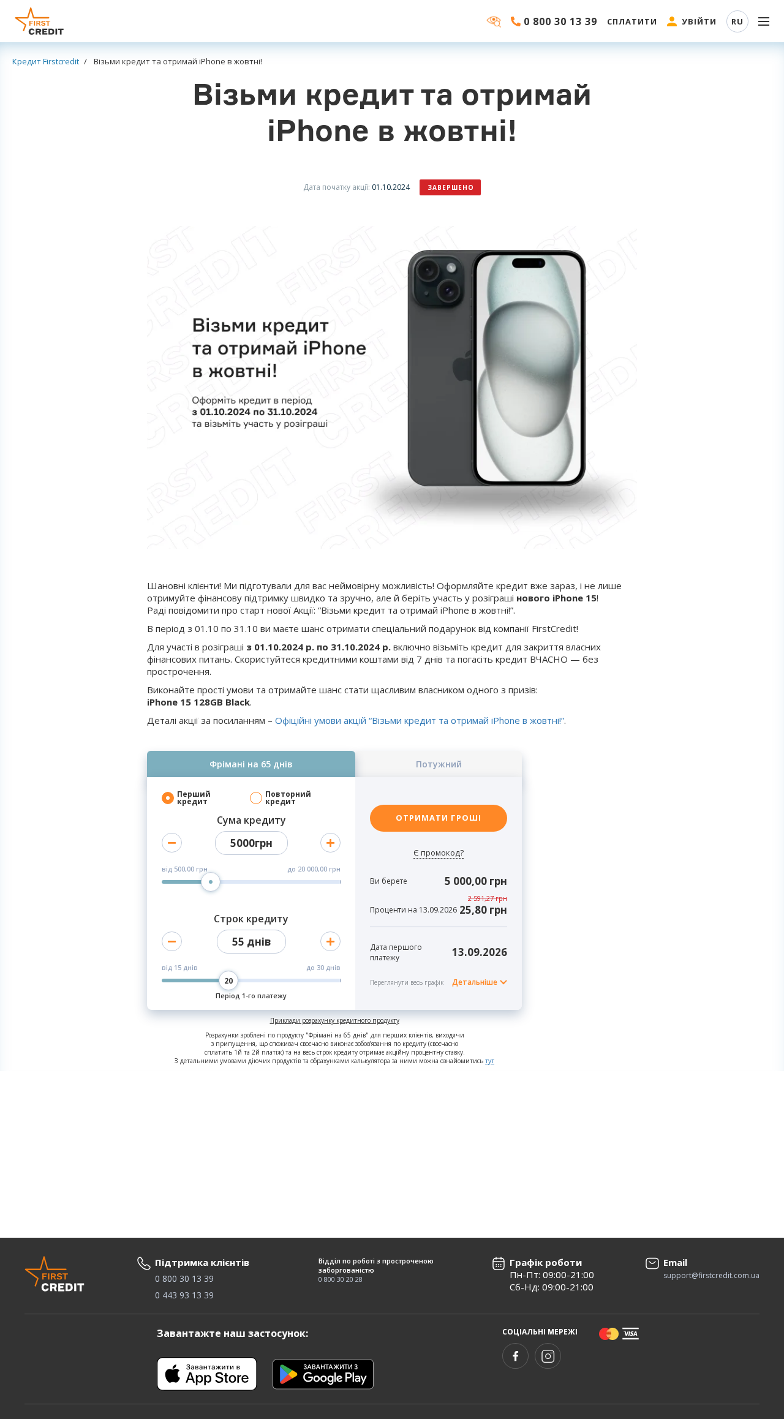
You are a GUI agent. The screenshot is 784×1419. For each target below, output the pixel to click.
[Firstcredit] (40, 21)
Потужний (439, 764)
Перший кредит (194, 798)
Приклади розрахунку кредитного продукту (334, 1020)
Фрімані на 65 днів (251, 764)
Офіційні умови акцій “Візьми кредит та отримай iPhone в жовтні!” (419, 720)
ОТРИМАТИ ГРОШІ (438, 817)
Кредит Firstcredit (45, 61)
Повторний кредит (288, 798)
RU (737, 21)
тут (489, 1060)
